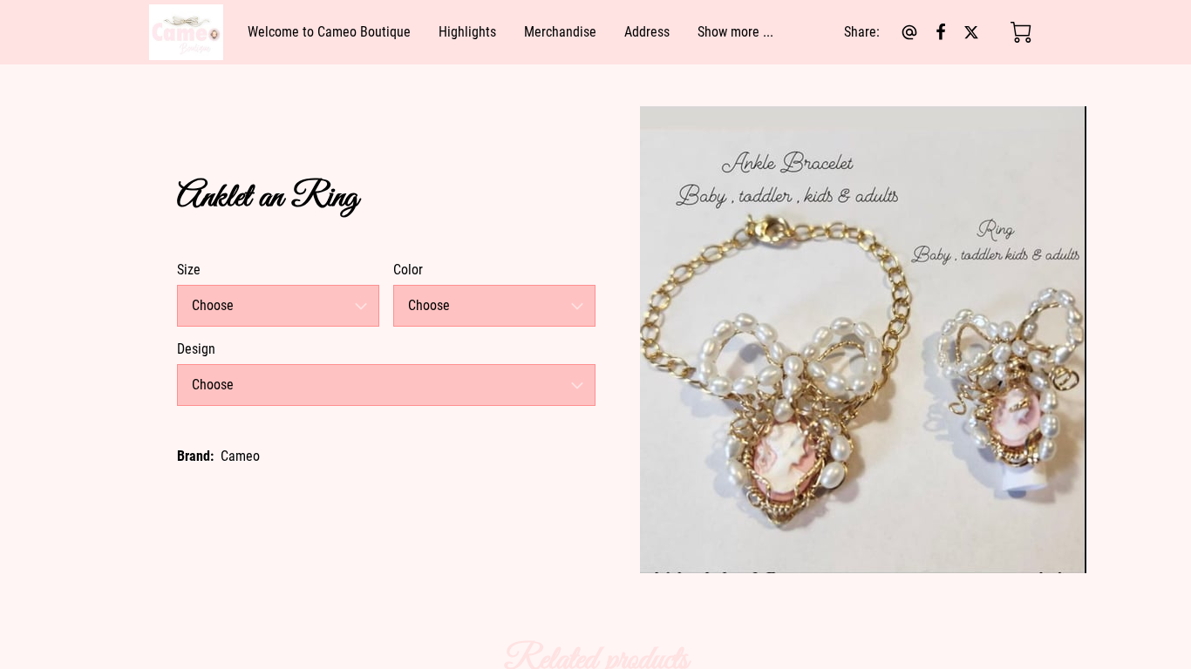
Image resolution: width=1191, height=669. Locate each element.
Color (408, 269)
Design (196, 349)
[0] (1021, 32)
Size (189, 269)
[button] (278, 306)
